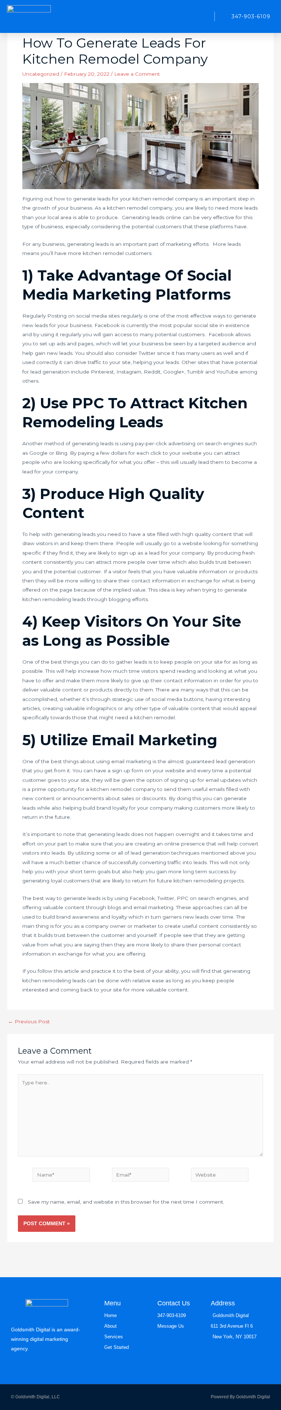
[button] (201, 16)
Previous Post (29, 1021)
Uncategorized (40, 74)
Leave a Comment (137, 74)
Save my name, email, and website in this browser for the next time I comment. (126, 1202)
